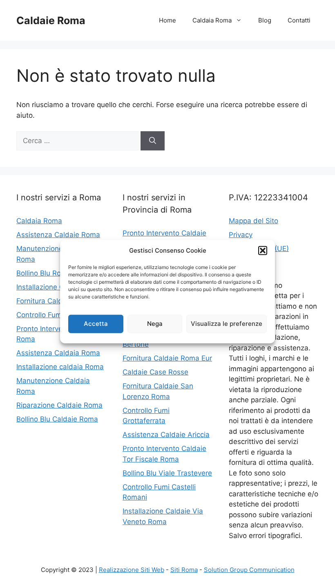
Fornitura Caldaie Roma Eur (167, 358)
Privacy (240, 235)
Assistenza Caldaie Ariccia (166, 435)
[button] (263, 251)
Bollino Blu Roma (43, 273)
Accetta (96, 323)
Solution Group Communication (249, 570)
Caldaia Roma (212, 20)
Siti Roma (184, 570)
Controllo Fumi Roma (50, 315)
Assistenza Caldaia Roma (58, 353)
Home (167, 20)
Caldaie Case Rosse (155, 372)
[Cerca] (153, 141)
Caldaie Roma (50, 20)
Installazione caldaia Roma (60, 367)
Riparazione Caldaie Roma (59, 405)
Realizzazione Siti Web (131, 570)
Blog (264, 20)
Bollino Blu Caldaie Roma (57, 419)
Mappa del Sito (253, 221)
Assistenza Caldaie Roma (58, 235)
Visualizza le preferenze (226, 323)
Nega (155, 323)
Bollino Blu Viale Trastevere (167, 473)
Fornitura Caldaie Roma (54, 301)
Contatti (299, 20)
